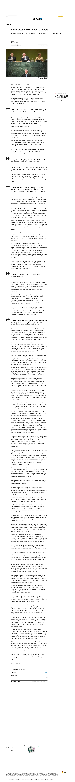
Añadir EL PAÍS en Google (43, 45)
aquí (34, 682)
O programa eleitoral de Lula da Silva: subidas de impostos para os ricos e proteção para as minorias (62, 96)
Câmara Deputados (25, 677)
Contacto (7, 779)
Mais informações (14, 682)
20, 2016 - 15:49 (14, 42)
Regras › (46, 672)
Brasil (8, 25)
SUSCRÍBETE (61, 16)
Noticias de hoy (51, 779)
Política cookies (20, 779)
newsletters (9, 745)
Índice (47, 779)
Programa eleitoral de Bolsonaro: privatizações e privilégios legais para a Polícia (62, 100)
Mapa (30, 779)
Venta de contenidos (11, 779)
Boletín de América (10, 747)
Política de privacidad (26, 779)
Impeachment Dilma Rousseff (16, 677)
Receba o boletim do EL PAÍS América (19, 669)
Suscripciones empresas (41, 779)
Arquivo (29, 745)
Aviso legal (16, 779)
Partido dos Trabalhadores (33, 677)
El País (12, 41)
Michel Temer (41, 677)
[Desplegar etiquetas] (46, 677)
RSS (45, 779)
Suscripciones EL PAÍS (34, 779)
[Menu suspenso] (7, 19)
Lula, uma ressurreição (61, 93)
